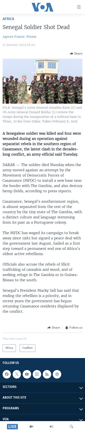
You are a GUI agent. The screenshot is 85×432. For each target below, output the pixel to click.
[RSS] (47, 374)
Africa (8, 19)
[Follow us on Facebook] (7, 374)
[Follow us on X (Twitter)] (17, 374)
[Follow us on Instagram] (37, 374)
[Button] (76, 53)
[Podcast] (57, 374)
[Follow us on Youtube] (27, 374)
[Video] (31, 426)
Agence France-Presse (19, 37)
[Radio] (51, 426)
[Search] (71, 426)
